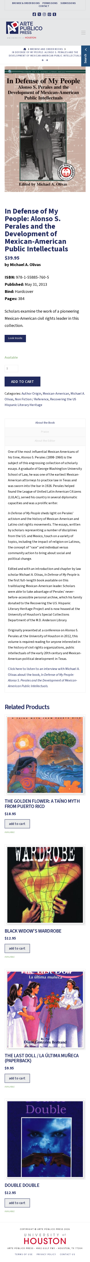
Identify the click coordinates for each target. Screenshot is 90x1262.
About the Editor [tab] (45, 441)
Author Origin (31, 393)
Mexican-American (56, 393)
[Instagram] (45, 14)
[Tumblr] (55, 14)
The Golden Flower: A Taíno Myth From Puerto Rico (42, 804)
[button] (83, 33)
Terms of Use (24, 1254)
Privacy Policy (46, 1254)
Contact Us (67, 1254)
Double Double (22, 1185)
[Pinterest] (50, 14)
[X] (39, 14)
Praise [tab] (45, 432)
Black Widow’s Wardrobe (33, 931)
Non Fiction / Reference (32, 399)
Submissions (68, 3)
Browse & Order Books (26, 3)
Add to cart (22, 381)
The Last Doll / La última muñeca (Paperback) (41, 1058)
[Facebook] (34, 14)
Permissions (50, 3)
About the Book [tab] (45, 423)
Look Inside (15, 338)
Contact (44, 6)
